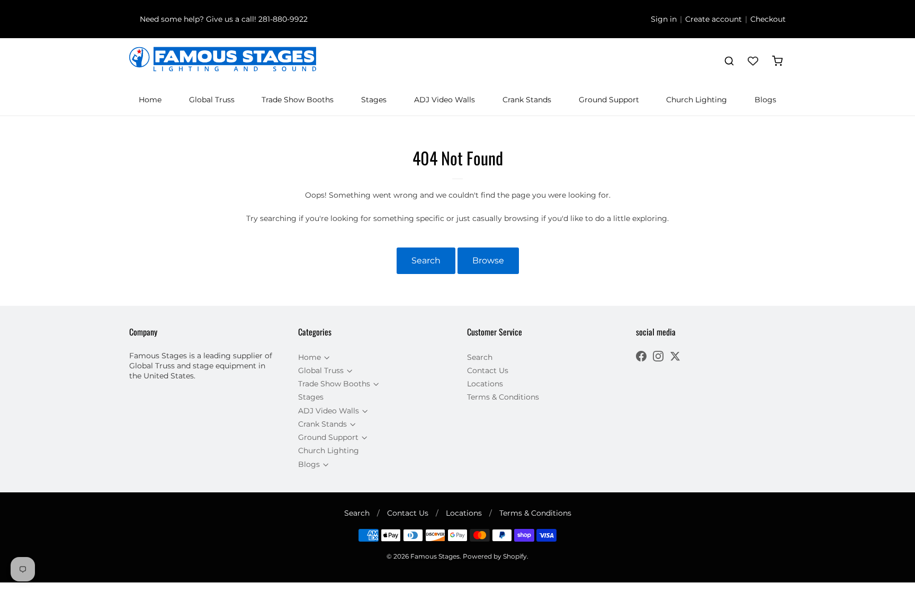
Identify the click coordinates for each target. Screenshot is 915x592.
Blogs (765, 99)
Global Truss (212, 99)
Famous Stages (435, 556)
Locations (485, 383)
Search (426, 260)
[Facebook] (641, 357)
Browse (488, 260)
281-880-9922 (283, 19)
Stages (374, 99)
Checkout (768, 19)
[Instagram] (658, 357)
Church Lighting (696, 99)
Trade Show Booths (298, 99)
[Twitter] (675, 357)
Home (150, 99)
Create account (713, 19)
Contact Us (487, 370)
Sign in (664, 19)
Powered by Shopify (495, 556)
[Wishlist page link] (753, 61)
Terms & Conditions (503, 397)
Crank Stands (527, 99)
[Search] (729, 61)
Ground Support (609, 99)
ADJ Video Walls (444, 99)
